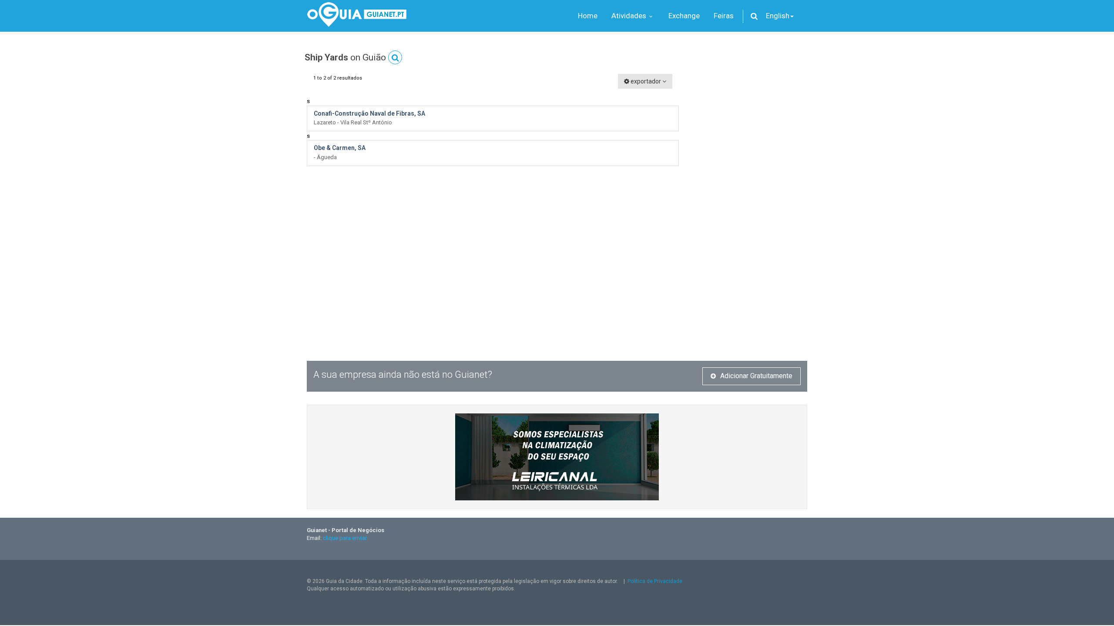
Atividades (629, 15)
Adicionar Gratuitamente (756, 376)
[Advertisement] (749, 204)
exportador (645, 81)
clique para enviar (345, 538)
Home (587, 15)
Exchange (684, 15)
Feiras (724, 15)
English (777, 15)
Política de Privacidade (654, 581)
